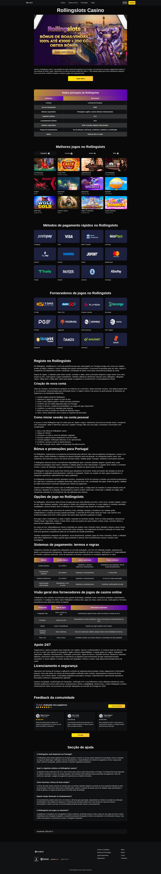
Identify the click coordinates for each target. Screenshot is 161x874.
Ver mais (80, 735)
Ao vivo (67, 153)
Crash (91, 153)
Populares (44, 153)
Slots (114, 153)
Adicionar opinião (116, 706)
